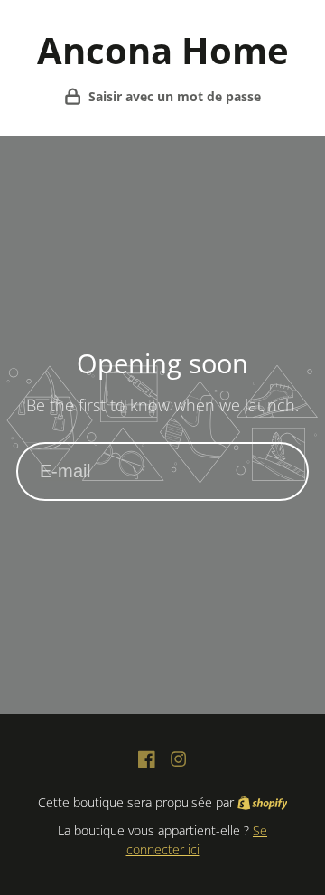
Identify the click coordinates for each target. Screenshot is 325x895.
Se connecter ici (197, 839)
